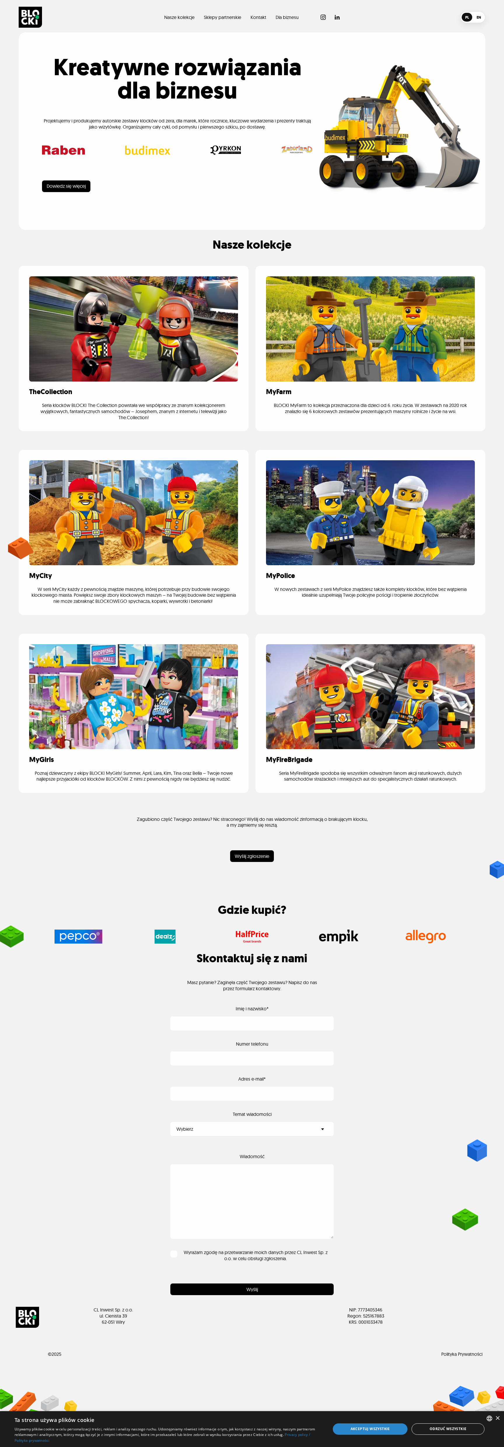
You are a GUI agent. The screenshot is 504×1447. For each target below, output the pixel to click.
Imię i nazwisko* (252, 1009)
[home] (30, 17)
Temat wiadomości (252, 1114)
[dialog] (252, 1429)
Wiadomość (252, 1156)
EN (479, 17)
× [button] (497, 1418)
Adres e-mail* (252, 1079)
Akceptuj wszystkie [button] (370, 1428)
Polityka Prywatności (461, 1354)
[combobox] (489, 1418)
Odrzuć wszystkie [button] (448, 1428)
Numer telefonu (252, 1044)
